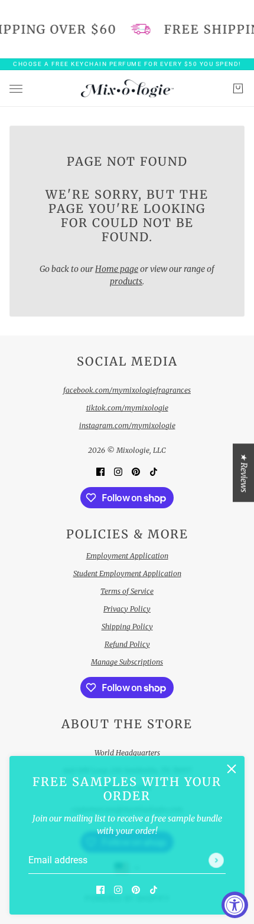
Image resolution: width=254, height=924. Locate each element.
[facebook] (100, 889)
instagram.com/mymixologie (127, 425)
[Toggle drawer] (15, 88)
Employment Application (127, 555)
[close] (231, 769)
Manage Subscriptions (127, 661)
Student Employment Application (127, 573)
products (126, 281)
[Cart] (238, 88)
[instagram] (118, 889)
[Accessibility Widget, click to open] (235, 905)
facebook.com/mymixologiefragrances (127, 390)
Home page (116, 269)
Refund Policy (127, 644)
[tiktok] (153, 889)
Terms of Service (127, 591)
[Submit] (216, 860)
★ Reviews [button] (244, 472)
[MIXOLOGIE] (127, 88)
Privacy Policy (127, 608)
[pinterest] (136, 889)
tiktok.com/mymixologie (127, 407)
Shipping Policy (127, 626)
